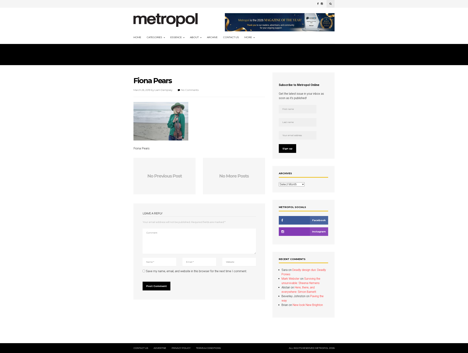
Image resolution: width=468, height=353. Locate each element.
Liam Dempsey (163, 89)
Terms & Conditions (208, 348)
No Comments (190, 89)
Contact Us (231, 37)
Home (137, 37)
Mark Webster (290, 278)
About (194, 37)
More (248, 37)
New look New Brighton (308, 305)
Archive (212, 37)
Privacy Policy (181, 348)
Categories (154, 37)
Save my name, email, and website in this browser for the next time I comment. (196, 271)
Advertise (160, 348)
